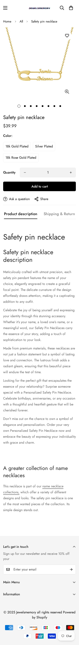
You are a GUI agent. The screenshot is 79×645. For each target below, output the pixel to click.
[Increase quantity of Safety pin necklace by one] (71, 172)
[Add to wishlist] (67, 36)
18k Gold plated (16, 146)
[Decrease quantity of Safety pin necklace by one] (25, 172)
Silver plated (44, 146)
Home (7, 21)
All (21, 21)
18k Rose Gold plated (20, 157)
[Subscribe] (71, 569)
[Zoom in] (67, 91)
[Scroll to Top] (71, 622)
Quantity (9, 172)
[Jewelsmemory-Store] (39, 8)
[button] (71, 8)
